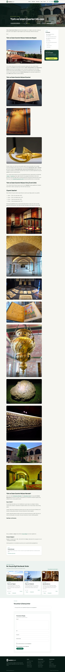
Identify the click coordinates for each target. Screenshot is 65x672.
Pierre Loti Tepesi (11, 584)
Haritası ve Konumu (49, 45)
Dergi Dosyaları (40, 666)
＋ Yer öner (56, 1)
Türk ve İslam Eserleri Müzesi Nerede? (51, 42)
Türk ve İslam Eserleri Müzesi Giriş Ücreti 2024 (51, 39)
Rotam (44, 1)
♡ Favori (9, 593)
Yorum (17, 619)
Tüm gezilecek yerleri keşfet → (53, 569)
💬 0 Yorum (28, 23)
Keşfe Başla (52, 58)
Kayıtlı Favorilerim (40, 665)
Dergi (41, 1)
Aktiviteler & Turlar (40, 662)
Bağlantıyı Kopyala (49, 23)
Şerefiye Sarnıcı (46, 584)
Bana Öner (38, 1)
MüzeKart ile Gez (29, 665)
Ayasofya (12, 176)
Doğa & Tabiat (29, 662)
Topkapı (7, 176)
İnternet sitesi (18, 638)
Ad (17, 630)
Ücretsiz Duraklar (29, 666)
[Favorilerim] (47, 1)
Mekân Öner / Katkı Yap (52, 665)
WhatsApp (38, 23)
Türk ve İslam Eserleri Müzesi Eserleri (51, 36)
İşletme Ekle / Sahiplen (52, 666)
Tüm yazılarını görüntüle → (12, 553)
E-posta (17, 634)
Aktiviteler (33, 1)
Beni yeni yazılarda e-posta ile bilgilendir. (22, 646)
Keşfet (29, 1)
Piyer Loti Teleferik (29, 584)
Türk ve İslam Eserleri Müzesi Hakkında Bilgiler (50, 34)
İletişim (50, 662)
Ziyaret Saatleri (48, 40)
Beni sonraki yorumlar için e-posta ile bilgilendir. (23, 643)
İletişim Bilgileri (48, 47)
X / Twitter (43, 23)
